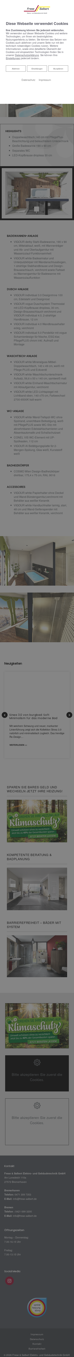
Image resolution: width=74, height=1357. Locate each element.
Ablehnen (16, 68)
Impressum (45, 80)
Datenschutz (28, 80)
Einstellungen (37, 68)
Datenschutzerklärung (27, 55)
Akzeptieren (58, 68)
